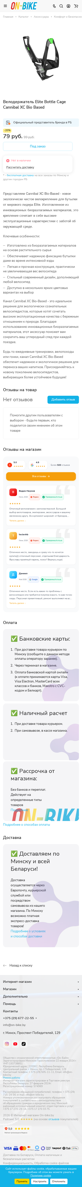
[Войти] (68, 6)
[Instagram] (7, 1044)
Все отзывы (39, 476)
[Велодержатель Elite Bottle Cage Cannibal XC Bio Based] (41, 58)
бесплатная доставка (20, 175)
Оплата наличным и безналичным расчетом (32, 1157)
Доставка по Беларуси (18, 1155)
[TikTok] (23, 1044)
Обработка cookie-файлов (51, 1163)
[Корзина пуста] (76, 6)
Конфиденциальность (18, 1163)
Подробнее (19, 810)
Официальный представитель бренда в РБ (42, 122)
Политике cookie (41, 1175)
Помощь (9, 1004)
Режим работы (11, 1078)
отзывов (53, 1119)
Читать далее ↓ (17, 520)
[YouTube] (15, 1044)
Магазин (9, 989)
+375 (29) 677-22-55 (18, 1018)
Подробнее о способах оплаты (26, 824)
